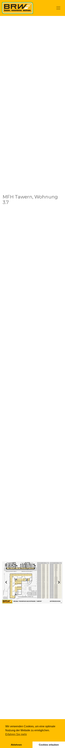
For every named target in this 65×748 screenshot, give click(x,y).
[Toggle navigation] (58, 8)
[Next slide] (58, 582)
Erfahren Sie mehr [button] (16, 734)
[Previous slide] (6, 582)
